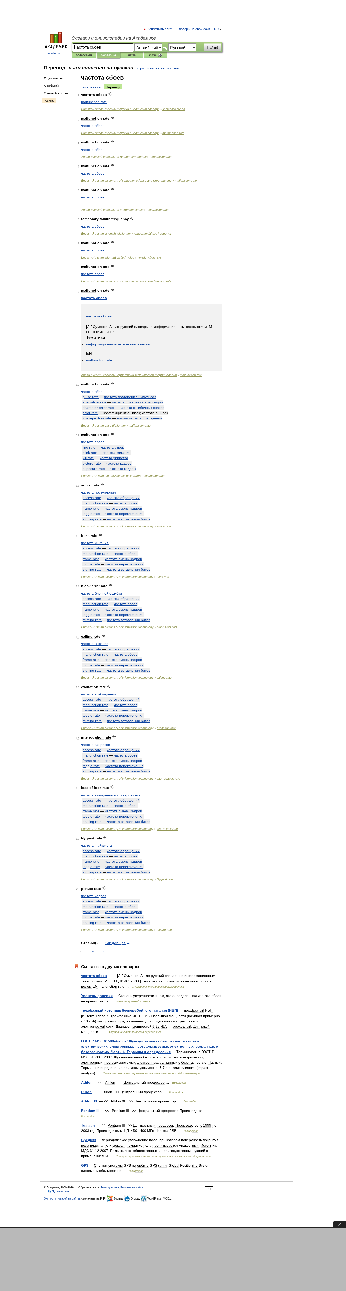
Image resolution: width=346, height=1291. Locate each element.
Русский (49, 100)
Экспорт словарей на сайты (62, 1198)
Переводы (108, 55)
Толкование (91, 87)
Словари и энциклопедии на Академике (114, 38)
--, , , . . (149, 1046)
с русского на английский (158, 68)
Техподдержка (110, 1187)
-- (120, 109)
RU (216, 29)
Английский (51, 85)
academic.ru (55, 53)
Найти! (212, 47)
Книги (131, 55)
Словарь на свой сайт (193, 29)
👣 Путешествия (58, 1191)
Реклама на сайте (131, 1187)
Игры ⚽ (155, 55)
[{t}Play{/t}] (110, 94)
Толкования (83, 55)
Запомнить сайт (160, 29)
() (129, 1010)
